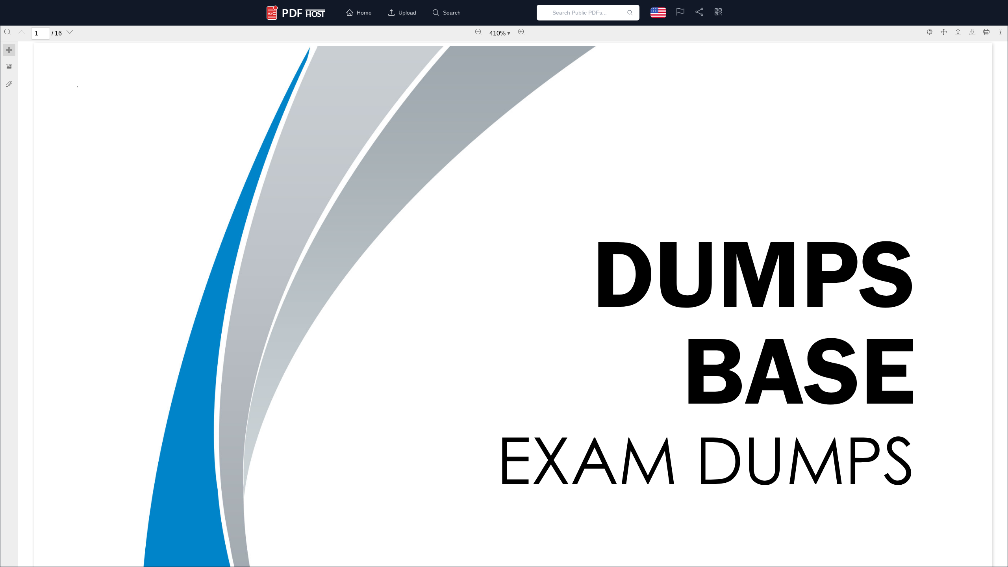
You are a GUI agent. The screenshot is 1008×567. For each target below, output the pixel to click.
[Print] (986, 32)
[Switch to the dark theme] (929, 32)
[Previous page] (21, 32)
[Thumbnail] (9, 50)
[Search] (7, 32)
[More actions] (1000, 32)
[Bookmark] (9, 67)
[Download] (972, 32)
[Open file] (958, 32)
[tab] (9, 51)
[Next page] (69, 32)
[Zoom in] (521, 32)
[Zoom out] (478, 32)
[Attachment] (9, 84)
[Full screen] (944, 32)
